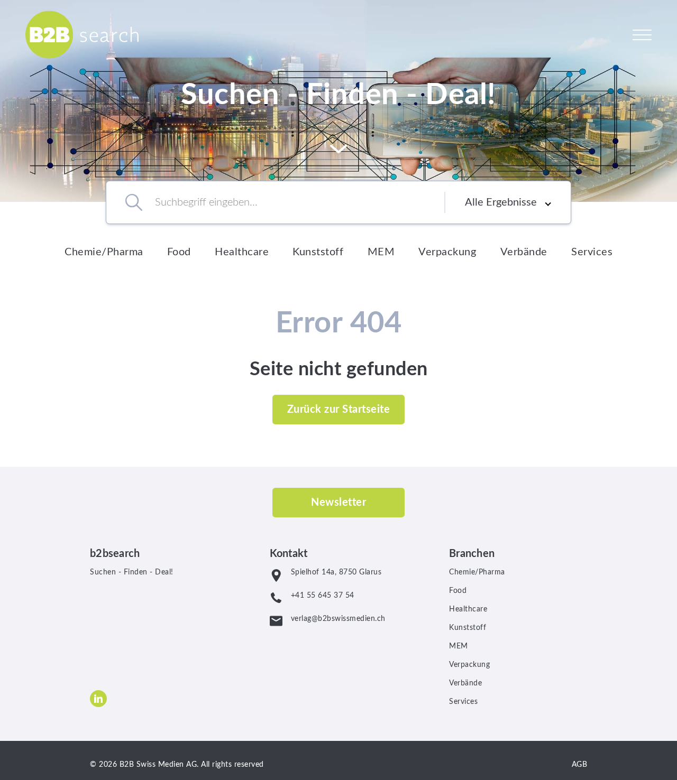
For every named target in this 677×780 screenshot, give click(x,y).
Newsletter (338, 502)
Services (591, 252)
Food (179, 252)
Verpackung (447, 252)
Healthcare (242, 252)
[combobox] (284, 202)
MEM (381, 252)
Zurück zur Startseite (338, 409)
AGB (580, 764)
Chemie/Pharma (104, 252)
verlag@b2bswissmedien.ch (338, 619)
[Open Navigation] (642, 34)
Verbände (523, 252)
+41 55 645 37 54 (322, 595)
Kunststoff (317, 252)
